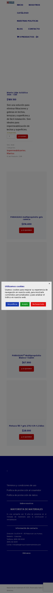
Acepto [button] (25, 304)
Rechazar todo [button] (38, 304)
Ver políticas (12, 304)
